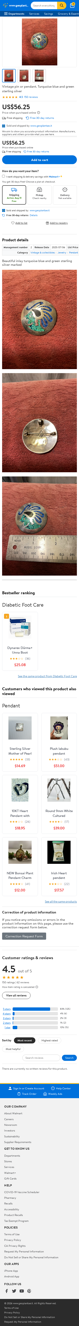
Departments (16, 14)
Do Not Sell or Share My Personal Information (31, 1257)
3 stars (7, 1018)
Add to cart (39, 159)
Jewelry (62, 252)
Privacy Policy (12, 1240)
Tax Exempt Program (16, 1221)
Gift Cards (10, 1178)
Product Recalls (13, 1215)
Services (34, 14)
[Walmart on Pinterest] (29, 1291)
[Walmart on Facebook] (6, 1291)
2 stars (7, 1022)
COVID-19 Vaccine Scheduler (21, 1192)
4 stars (7, 1013)
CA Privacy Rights (14, 1246)
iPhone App (11, 1271)
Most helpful (13, 1049)
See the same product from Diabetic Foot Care (47, 676)
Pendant (73, 252)
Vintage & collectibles (43, 252)
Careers (8, 1119)
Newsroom (10, 1125)
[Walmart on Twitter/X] (14, 1291)
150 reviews (31, 97)
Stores (8, 1161)
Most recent (24, 1040)
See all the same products (61, 901)
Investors (9, 1130)
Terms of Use (12, 1234)
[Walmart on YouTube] (21, 1291)
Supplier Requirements (17, 1142)
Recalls (8, 1203)
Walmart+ (10, 1173)
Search (69, 1058)
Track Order (29, 1094)
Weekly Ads (55, 1094)
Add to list (21, 223)
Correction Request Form (24, 936)
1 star (8, 1027)
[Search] (61, 5)
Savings (48, 14)
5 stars (7, 1009)
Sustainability (12, 1136)
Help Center (63, 1088)
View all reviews (16, 995)
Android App (11, 1276)
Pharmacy (10, 1198)
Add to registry (59, 223)
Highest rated (50, 1040)
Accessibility (11, 1209)
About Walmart (13, 1113)
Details (33, 215)
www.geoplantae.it (41, 125)
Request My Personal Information (24, 1251)
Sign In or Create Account (28, 1088)
